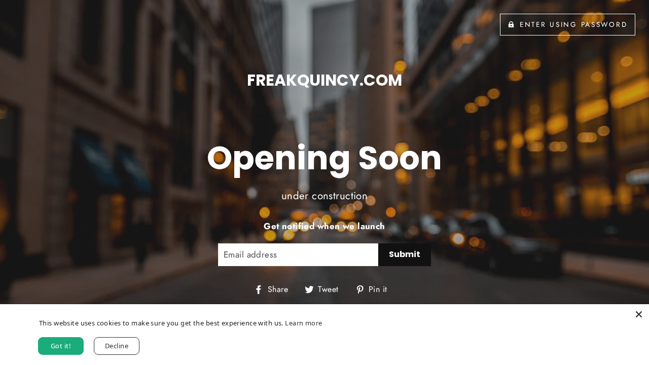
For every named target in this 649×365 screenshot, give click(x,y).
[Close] (639, 314)
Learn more (303, 322)
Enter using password (573, 24)
